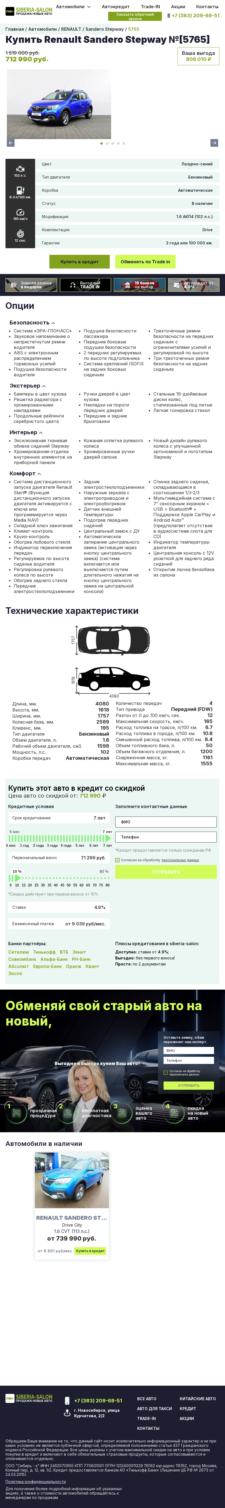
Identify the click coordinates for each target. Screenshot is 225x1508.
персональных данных (180, 860)
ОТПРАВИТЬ (166, 872)
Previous (11, 143)
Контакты (207, 6)
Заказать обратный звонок (135, 16)
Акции (178, 6)
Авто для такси (154, 1409)
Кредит (188, 1409)
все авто (146, 1399)
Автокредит (116, 6)
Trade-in (146, 1418)
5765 (133, 29)
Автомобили (42, 29)
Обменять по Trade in (145, 261)
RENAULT (71, 29)
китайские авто (198, 1399)
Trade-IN (150, 6)
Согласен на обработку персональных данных (184, 1072)
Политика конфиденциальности (35, 1481)
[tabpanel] (59, 104)
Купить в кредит (80, 261)
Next (214, 143)
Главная (14, 29)
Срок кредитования (59, 818)
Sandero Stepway (105, 29)
